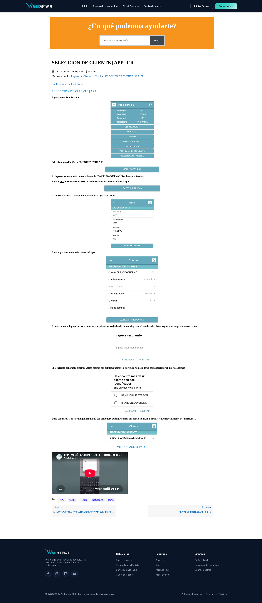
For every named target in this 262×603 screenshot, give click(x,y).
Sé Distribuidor (202, 560)
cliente (72, 499)
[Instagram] (57, 574)
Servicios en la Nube (126, 570)
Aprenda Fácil (162, 570)
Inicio (85, 6)
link (62, 181)
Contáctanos (226, 6)
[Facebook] (48, 574)
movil (111, 499)
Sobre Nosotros (203, 570)
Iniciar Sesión (201, 6)
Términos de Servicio (216, 594)
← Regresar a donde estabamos (68, 84)
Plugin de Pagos (124, 574)
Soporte (160, 560)
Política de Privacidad (192, 594)
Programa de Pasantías (207, 565)
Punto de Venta (152, 6)
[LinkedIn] (65, 574)
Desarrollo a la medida (105, 6)
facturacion (97, 499)
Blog (158, 565)
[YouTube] (74, 574)
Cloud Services (131, 6)
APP (62, 499)
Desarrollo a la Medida (127, 565)
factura (84, 499)
